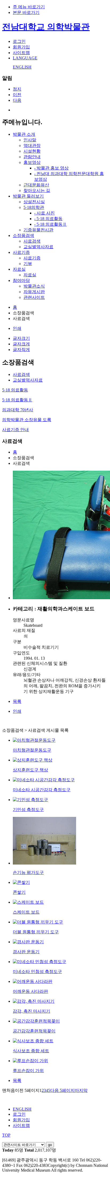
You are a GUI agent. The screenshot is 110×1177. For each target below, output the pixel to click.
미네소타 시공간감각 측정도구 (41, 789)
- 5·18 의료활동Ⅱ (50, 224)
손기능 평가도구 (28, 872)
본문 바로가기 (26, 12)
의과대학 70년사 (17, 410)
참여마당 (21, 280)
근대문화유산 (36, 185)
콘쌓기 (19, 892)
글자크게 (21, 344)
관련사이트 (34, 297)
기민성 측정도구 (28, 809)
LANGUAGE (25, 58)
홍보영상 (32, 162)
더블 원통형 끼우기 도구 (36, 932)
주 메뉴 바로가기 (29, 7)
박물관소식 (34, 286)
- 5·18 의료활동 (48, 218)
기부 (27, 263)
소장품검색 (23, 235)
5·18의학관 (33, 207)
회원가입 (21, 47)
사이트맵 (21, 52)
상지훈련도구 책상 (30, 770)
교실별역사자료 (38, 246)
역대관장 (32, 145)
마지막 (81, 1090)
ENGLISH (22, 67)
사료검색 (32, 241)
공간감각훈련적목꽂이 (34, 1031)
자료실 (19, 269)
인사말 (29, 140)
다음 (17, 100)
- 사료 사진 (44, 213)
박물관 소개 (24, 134)
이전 (17, 94)
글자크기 (21, 338)
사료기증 (21, 252)
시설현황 (32, 151)
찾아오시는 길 (36, 190)
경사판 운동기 (26, 951)
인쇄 (17, 328)
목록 (17, 701)
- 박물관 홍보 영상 (51, 168)
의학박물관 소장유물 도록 (26, 419)
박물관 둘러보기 (28, 196)
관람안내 (32, 156)
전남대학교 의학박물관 (46, 27)
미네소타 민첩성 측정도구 (37, 971)
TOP (6, 1135)
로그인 (19, 41)
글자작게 (21, 349)
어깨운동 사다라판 (30, 991)
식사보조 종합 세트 (31, 1050)
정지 (17, 89)
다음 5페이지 (62, 1090)
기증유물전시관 (38, 230)
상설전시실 (34, 201)
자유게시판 (34, 291)
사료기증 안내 (15, 429)
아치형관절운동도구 (32, 750)
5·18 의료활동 (15, 390)
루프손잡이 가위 (28, 1070)
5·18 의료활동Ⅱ (17, 400)
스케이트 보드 (26, 912)
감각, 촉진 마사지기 (31, 1011)
